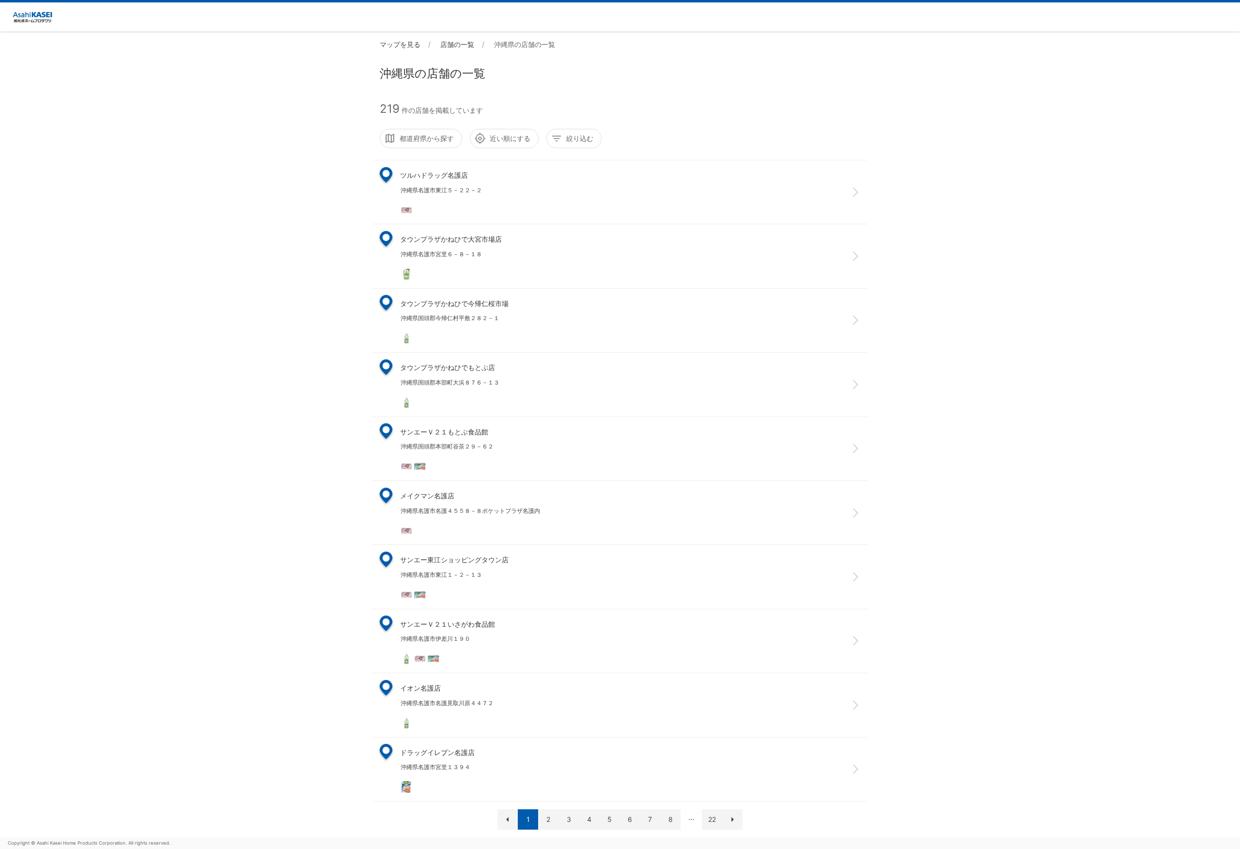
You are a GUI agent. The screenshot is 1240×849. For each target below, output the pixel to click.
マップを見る (400, 44)
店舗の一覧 (457, 44)
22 (712, 819)
